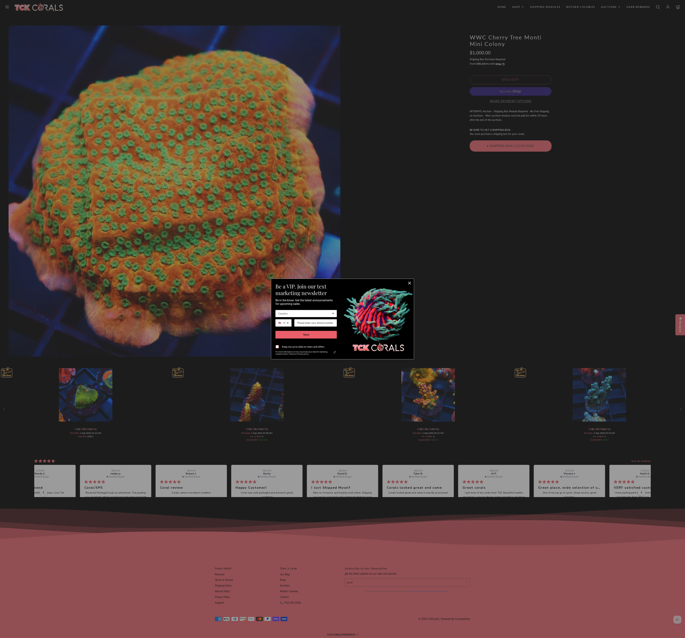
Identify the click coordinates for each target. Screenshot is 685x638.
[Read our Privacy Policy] (335, 352)
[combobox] (306, 313)
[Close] (409, 283)
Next (306, 334)
